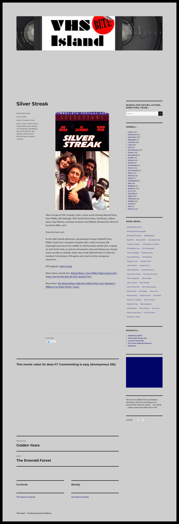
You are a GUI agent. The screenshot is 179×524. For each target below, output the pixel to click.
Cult (129, 147)
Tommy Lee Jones (134, 312)
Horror (130, 168)
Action (19, 120)
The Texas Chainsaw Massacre (140, 343)
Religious (131, 186)
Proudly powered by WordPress (39, 513)
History (131, 163)
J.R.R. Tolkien (132, 265)
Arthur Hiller (21, 124)
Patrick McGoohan (23, 131)
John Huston (144, 283)
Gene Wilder (32, 126)
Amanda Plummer (134, 227)
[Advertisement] (89, 83)
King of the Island (23, 113)
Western (131, 209)
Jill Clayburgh (22, 129)
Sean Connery (149, 300)
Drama (130, 153)
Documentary (133, 150)
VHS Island (20, 513)
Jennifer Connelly (150, 274)
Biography (132, 140)
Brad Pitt (130, 240)
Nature (130, 178)
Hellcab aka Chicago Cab (137, 338)
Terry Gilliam (144, 308)
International (133, 170)
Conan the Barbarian (136, 341)
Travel (130, 204)
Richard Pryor (21, 136)
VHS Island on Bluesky (80, 497)
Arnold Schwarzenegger (136, 231)
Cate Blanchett (154, 240)
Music (130, 173)
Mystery (131, 176)
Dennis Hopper (133, 253)
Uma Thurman (149, 312)
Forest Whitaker (133, 257)
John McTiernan (133, 287)
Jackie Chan (144, 265)
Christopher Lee (133, 248)
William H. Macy (133, 317)
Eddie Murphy (147, 253)
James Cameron (147, 270)
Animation (132, 137)
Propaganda (132, 181)
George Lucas (132, 261)
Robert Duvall (145, 295)
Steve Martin (132, 308)
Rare (130, 183)
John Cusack (132, 283)
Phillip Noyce (132, 295)
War (129, 206)
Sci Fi (130, 191)
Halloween (132, 346)
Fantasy (131, 160)
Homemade (132, 165)
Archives (129, 420)
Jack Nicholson (133, 270)
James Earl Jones (134, 274)
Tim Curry (155, 308)
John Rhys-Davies (149, 287)
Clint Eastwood (148, 248)
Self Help (131, 194)
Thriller (131, 201)
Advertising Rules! (135, 336)
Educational (132, 155)
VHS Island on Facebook (25, 497)
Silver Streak (66, 266)
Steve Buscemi (146, 304)
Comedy (25, 120)
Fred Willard (21, 126)
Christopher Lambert (150, 244)
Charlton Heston (133, 244)
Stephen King (132, 304)
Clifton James (32, 124)
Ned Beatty (32, 129)
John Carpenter (133, 278)
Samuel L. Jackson (134, 300)
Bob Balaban (149, 236)
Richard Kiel (28, 134)
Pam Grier (154, 291)
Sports (130, 196)
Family (130, 158)
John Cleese (146, 278)
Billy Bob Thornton (134, 236)
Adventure (132, 135)
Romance (131, 188)
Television (132, 199)
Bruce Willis (141, 240)
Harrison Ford (145, 261)
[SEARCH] (160, 113)
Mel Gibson (143, 291)
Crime (32, 120)
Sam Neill (157, 295)
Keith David (131, 291)
